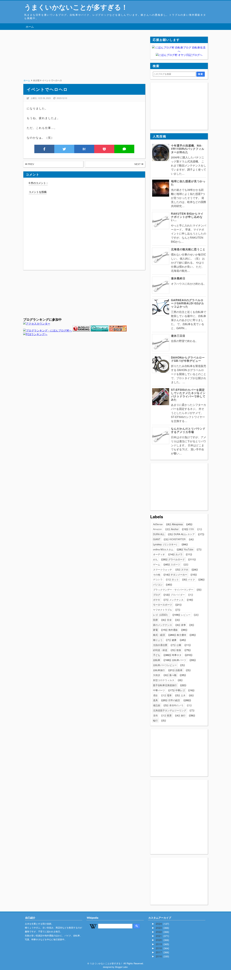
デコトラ (158, 579)
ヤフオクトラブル (162, 609)
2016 (159, 956)
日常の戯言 (174, 700)
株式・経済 (159, 634)
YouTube (188, 549)
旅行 (183, 715)
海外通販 (173, 629)
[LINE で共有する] (124, 149)
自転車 (156, 660)
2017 (159, 952)
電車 (169, 695)
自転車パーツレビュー (165, 665)
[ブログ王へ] (118, 330)
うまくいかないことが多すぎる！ (76, 7)
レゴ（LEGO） (161, 614)
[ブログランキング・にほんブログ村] (47, 330)
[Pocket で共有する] (104, 149)
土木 (183, 695)
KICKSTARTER (177, 539)
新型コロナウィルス (163, 680)
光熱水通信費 (160, 645)
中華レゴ (180, 690)
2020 (159, 940)
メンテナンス (176, 599)
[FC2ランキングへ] (35, 334)
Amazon (157, 529)
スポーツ (175, 564)
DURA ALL (159, 534)
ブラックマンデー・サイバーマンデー (173, 589)
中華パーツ (159, 690)
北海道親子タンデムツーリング (169, 710)
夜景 (169, 715)
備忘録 (156, 705)
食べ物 (172, 675)
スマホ (184, 569)
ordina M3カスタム (163, 549)
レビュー (185, 614)
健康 (174, 640)
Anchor (175, 529)
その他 (156, 574)
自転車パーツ (179, 660)
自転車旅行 (159, 670)
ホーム (30, 27)
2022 (159, 932)
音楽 (169, 619)
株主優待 (181, 634)
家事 (183, 625)
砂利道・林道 (160, 650)
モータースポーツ (162, 604)
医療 (155, 619)
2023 (159, 928)
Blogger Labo (121, 966)
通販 (155, 695)
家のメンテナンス (162, 625)
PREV (30, 164)
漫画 (155, 715)
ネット (175, 579)
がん (155, 559)
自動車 (178, 670)
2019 (159, 944)
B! (84, 149)
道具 (155, 700)
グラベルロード (176, 559)
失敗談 (156, 675)
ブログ (156, 594)
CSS (191, 529)
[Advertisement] (84, 60)
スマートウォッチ (162, 569)
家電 (155, 629)
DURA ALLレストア (184, 534)
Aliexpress (177, 524)
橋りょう (158, 640)
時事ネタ (176, 655)
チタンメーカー (179, 574)
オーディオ (159, 554)
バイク (191, 579)
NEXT (137, 164)
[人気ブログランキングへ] (81, 330)
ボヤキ (156, 599)
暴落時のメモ (176, 705)
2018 (159, 948)
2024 (159, 924)
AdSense (158, 524)
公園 (178, 645)
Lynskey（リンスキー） (165, 544)
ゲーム (156, 564)
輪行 (155, 720)
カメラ (178, 554)
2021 (159, 936)
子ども (156, 655)
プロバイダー (178, 594)
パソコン (158, 584)
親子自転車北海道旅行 (165, 685)
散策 (178, 650)
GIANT (156, 539)
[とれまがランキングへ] (99, 330)
